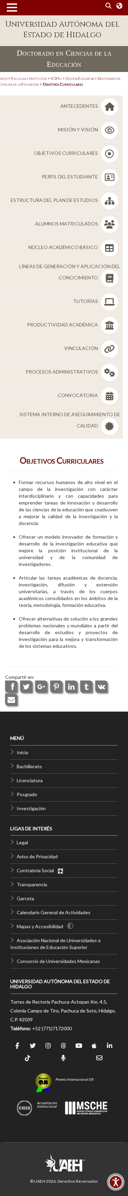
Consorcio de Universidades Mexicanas (58, 961)
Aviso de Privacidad (37, 856)
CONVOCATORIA (78, 395)
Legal (22, 842)
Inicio (22, 752)
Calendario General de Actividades (53, 912)
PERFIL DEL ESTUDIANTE (70, 176)
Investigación (31, 808)
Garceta (25, 898)
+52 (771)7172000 (52, 1028)
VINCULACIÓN (81, 348)
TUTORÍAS (86, 301)
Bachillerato (29, 766)
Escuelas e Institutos (29, 78)
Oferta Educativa (80, 78)
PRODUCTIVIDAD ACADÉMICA (63, 324)
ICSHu (56, 78)
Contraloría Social (37, 870)
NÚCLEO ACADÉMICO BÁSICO (63, 247)
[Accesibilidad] (116, 1182)
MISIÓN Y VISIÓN (78, 129)
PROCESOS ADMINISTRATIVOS (62, 372)
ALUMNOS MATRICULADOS (67, 224)
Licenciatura (30, 780)
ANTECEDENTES (79, 106)
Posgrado (27, 794)
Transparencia (32, 884)
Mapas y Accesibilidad (40, 926)
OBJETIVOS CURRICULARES (66, 153)
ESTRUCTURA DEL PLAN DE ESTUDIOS (55, 200)
